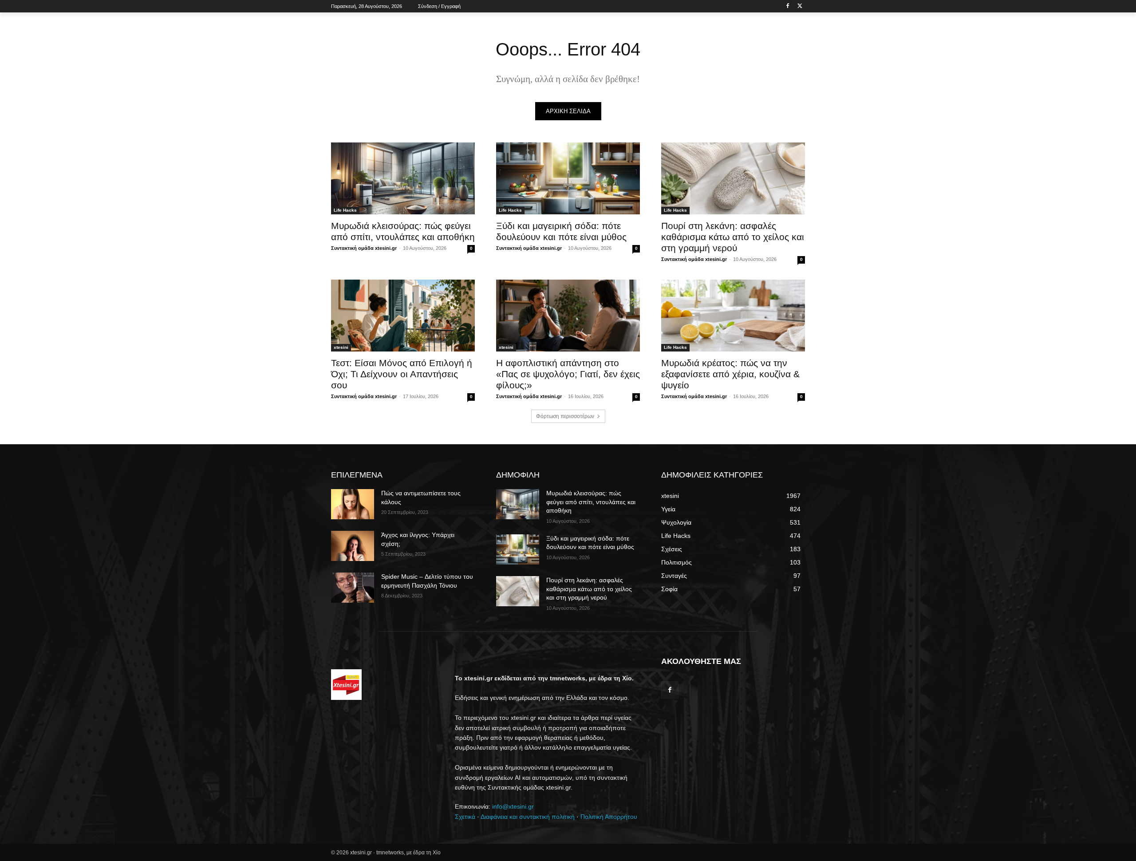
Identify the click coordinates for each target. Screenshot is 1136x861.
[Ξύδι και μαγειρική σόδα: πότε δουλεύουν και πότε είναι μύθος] (568, 178)
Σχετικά (465, 816)
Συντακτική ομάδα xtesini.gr (364, 248)
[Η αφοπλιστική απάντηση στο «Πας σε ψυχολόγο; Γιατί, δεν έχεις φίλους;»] (568, 316)
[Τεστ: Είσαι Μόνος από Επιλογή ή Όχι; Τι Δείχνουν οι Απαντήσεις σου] (403, 316)
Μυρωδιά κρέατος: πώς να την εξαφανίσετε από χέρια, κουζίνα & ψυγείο (730, 374)
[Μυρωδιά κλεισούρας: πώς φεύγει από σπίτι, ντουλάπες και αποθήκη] (403, 178)
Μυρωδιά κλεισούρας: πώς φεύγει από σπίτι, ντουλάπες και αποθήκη (590, 502)
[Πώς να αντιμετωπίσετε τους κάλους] (352, 504)
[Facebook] (787, 6)
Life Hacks (345, 210)
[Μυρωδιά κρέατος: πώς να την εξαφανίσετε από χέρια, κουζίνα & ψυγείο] (733, 316)
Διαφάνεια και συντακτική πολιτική (528, 816)
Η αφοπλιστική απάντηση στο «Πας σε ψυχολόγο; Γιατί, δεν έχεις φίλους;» (568, 374)
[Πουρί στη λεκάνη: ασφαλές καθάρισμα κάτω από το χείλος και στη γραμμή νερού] (733, 178)
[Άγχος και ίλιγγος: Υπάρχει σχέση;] (352, 546)
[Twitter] (800, 6)
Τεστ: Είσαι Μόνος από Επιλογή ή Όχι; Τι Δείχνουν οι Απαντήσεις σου (401, 374)
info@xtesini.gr (513, 806)
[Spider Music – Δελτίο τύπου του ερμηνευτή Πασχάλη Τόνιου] (352, 588)
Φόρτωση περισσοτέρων (565, 416)
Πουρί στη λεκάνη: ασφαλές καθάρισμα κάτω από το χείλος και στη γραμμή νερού (732, 237)
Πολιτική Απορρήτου (608, 816)
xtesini (341, 347)
